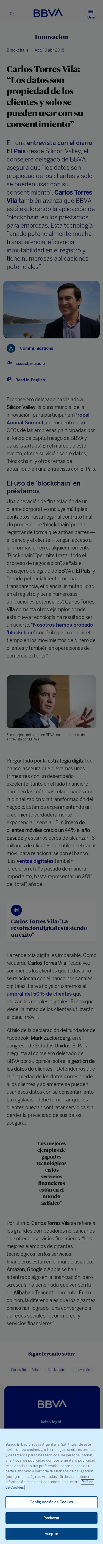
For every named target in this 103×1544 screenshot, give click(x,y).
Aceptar (51, 1534)
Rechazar (51, 1518)
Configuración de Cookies (51, 1502)
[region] (51, 1486)
